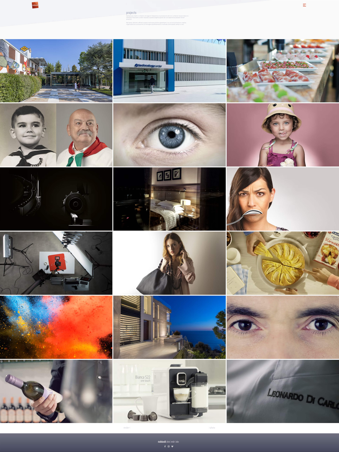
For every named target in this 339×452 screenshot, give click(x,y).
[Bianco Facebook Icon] (165, 446)
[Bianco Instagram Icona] (168, 446)
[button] (304, 5)
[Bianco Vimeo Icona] (172, 446)
